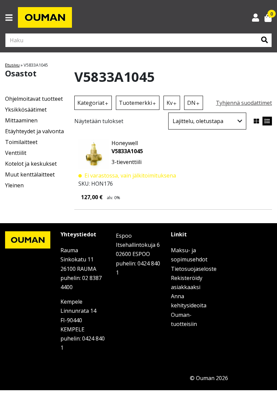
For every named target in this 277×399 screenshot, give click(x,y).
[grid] (256, 121)
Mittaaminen (21, 120)
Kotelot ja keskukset (31, 163)
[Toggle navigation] (11, 17)
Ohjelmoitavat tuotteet (34, 98)
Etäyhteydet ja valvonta (34, 131)
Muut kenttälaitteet (30, 174)
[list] (267, 121)
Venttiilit (15, 153)
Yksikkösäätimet (26, 109)
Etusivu (12, 65)
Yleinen (14, 185)
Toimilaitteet (21, 142)
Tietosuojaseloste (194, 269)
